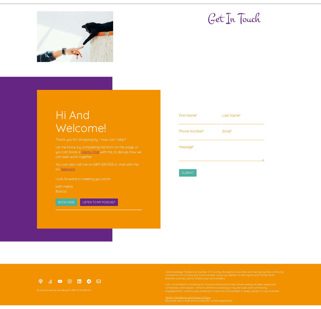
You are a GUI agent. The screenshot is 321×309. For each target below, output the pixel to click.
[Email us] (98, 281)
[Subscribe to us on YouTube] (60, 281)
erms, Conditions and (179, 297)
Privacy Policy (202, 297)
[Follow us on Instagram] (69, 281)
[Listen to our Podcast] (40, 281)
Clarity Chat (90, 152)
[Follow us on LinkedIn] (79, 281)
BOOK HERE (66, 202)
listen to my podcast (99, 202)
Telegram (68, 169)
